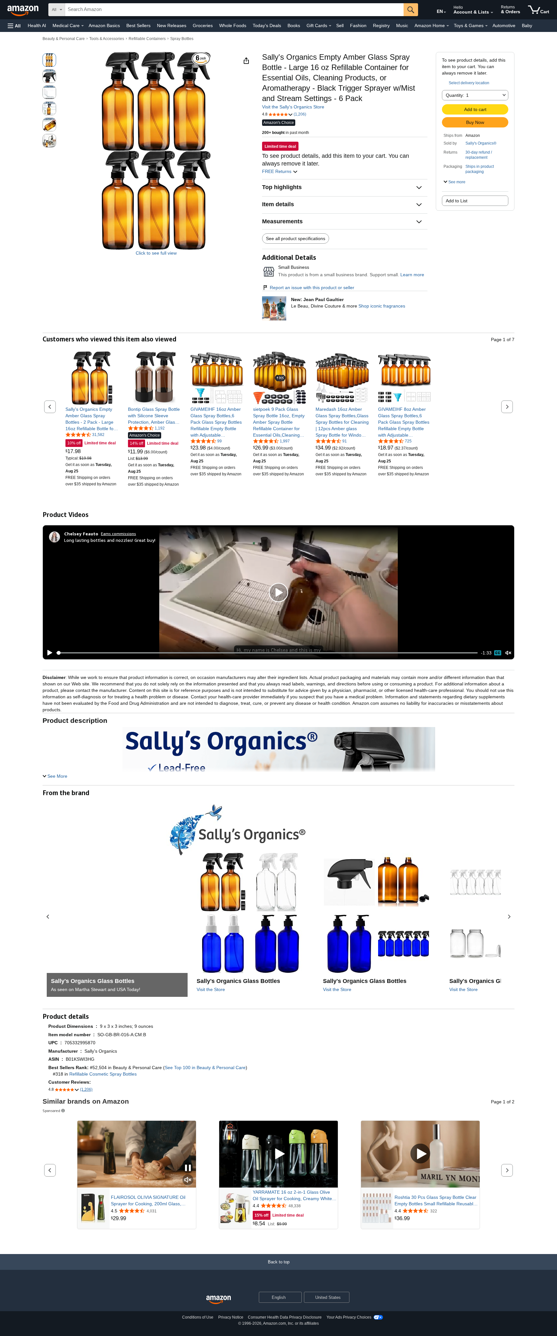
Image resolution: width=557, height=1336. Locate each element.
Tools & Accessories (106, 38)
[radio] (49, 60)
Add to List (456, 200)
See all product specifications (295, 238)
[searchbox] (234, 10)
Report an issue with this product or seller (312, 287)
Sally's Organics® (480, 143)
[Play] (48, 653)
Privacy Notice (230, 1317)
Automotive (504, 25)
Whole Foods (232, 25)
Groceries (203, 25)
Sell (340, 25)
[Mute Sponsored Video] (187, 1180)
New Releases (171, 25)
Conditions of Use (197, 1317)
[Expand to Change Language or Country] (445, 12)
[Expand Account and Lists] (492, 12)
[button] (14, 25)
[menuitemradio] (497, 652)
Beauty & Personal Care (64, 38)
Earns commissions (118, 533)
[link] (92, 419)
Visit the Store (211, 989)
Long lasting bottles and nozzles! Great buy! (109, 540)
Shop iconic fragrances (381, 306)
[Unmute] (508, 653)
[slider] (267, 652)
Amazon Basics (104, 25)
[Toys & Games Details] (486, 25)
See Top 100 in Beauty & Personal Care (205, 1067)
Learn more (412, 274)
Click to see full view (156, 253)
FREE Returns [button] (277, 171)
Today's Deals (267, 25)
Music (402, 25)
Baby (527, 25)
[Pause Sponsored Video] (187, 1168)
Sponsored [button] (51, 1110)
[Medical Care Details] (82, 25)
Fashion (358, 25)
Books (294, 25)
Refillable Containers (147, 38)
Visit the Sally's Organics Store (293, 106)
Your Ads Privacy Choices (349, 1317)
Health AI (37, 25)
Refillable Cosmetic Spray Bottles (103, 1074)
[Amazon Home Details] (447, 25)
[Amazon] (23, 10)
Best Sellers (138, 25)
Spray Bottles (181, 38)
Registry (381, 25)
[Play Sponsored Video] (278, 1154)
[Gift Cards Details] (330, 25)
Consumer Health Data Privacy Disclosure (285, 1317)
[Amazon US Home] (218, 1300)
